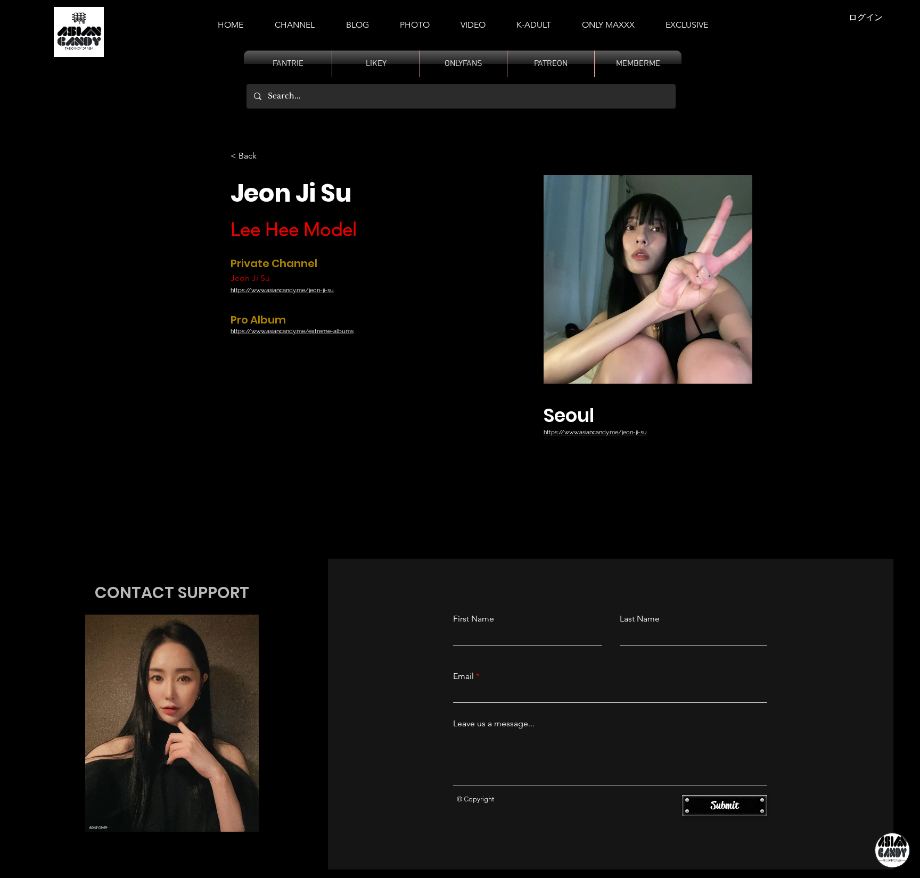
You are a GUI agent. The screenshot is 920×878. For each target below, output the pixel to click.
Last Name (640, 619)
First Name (473, 619)
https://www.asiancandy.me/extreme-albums (292, 331)
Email (463, 676)
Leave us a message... (494, 723)
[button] (533, 20)
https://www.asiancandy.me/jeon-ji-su (282, 290)
